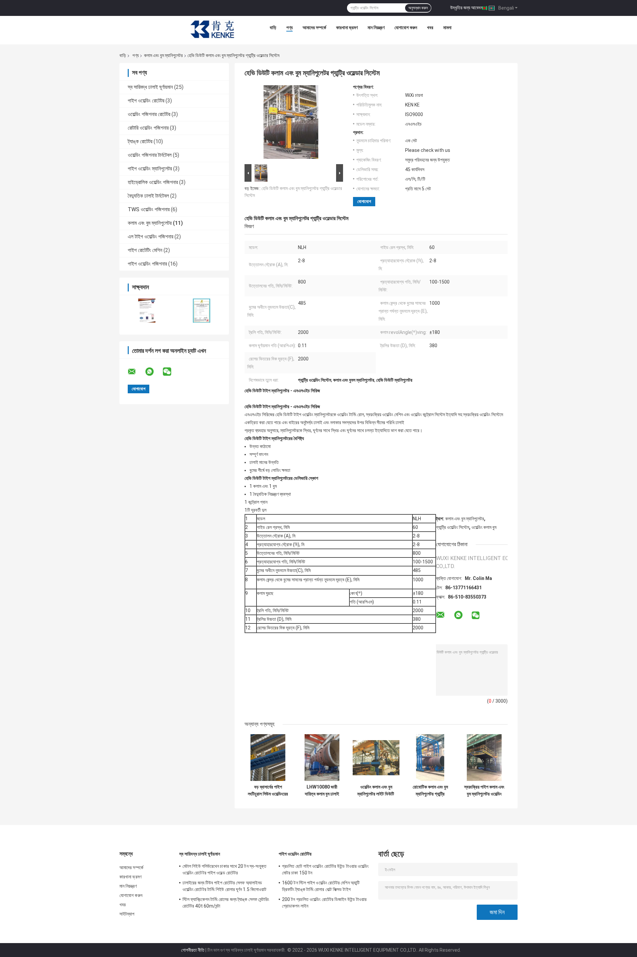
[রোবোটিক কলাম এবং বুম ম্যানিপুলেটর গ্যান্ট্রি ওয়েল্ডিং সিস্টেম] (430, 757)
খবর (430, 27)
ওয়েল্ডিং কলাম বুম (483, 527)
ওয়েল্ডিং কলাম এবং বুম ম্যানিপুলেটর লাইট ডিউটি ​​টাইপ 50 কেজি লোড (376, 790)
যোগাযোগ (364, 201)
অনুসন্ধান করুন (418, 8)
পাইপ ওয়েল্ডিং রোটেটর (146, 100)
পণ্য (289, 27)
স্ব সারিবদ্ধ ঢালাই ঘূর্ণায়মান (150, 87)
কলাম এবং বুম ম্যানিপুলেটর (163, 55)
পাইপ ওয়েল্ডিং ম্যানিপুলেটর (150, 168)
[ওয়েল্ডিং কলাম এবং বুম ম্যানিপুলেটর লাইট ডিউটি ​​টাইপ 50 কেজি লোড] (376, 757)
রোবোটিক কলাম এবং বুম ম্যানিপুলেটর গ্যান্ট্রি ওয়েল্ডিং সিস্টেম (430, 790)
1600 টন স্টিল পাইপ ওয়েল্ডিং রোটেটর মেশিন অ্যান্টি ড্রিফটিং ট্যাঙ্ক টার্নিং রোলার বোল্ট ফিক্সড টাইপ (321, 886)
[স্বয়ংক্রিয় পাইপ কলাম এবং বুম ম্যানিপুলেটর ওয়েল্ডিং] (484, 757)
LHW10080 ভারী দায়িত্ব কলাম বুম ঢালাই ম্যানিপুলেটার (322, 790)
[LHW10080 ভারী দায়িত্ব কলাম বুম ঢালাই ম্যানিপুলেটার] (322, 757)
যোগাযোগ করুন (405, 27)
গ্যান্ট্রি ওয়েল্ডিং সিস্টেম (452, 527)
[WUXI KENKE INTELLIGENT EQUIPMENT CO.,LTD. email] (136, 371)
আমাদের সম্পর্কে (314, 27)
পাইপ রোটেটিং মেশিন (145, 250)
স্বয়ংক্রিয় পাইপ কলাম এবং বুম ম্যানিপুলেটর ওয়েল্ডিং (484, 790)
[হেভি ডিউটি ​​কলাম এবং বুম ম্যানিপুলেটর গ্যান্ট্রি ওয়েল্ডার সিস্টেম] (291, 123)
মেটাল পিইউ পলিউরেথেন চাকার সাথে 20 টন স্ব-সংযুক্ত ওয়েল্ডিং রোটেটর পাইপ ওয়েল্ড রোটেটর (224, 869)
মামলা (447, 27)
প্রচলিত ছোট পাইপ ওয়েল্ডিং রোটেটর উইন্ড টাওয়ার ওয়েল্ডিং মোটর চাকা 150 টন (325, 869)
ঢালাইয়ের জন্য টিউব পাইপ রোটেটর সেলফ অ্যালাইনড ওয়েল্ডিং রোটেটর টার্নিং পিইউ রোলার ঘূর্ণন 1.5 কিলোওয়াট (224, 886)
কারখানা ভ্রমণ (347, 27)
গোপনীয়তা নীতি (192, 950)
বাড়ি (273, 27)
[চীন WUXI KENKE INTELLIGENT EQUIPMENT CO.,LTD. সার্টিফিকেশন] (146, 310)
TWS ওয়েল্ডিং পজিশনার (149, 209)
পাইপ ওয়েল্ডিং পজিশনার (147, 264)
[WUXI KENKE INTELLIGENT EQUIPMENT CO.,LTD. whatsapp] (153, 371)
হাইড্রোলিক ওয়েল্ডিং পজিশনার (153, 182)
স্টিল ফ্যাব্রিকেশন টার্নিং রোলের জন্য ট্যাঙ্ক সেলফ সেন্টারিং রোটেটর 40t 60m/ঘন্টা (225, 903)
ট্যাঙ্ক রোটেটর (140, 141)
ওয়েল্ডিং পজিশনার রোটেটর (149, 114)
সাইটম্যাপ (127, 914)
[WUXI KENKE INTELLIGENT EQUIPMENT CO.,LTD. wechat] (171, 371)
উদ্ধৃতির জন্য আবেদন (466, 7)
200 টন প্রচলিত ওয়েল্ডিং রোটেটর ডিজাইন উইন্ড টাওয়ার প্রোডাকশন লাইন (324, 903)
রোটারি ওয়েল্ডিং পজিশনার (148, 128)
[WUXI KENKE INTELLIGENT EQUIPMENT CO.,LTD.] (212, 29)
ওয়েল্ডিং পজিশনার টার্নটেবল (150, 155)
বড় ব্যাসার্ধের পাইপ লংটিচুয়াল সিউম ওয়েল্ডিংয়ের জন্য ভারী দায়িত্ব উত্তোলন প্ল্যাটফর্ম (268, 790)
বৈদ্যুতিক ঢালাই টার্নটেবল (148, 196)
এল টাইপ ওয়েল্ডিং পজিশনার (150, 236)
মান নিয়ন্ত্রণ (376, 27)
